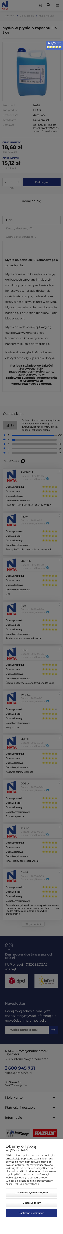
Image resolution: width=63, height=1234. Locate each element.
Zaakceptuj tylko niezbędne (31, 1192)
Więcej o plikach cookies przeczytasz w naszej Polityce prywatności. (29, 1182)
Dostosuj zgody (32, 1202)
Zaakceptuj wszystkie (31, 1212)
